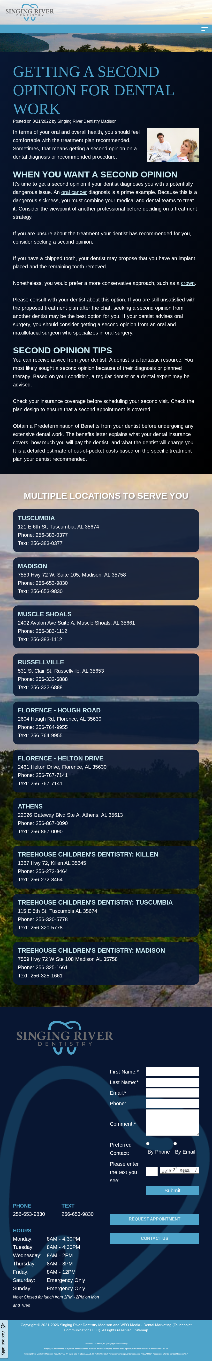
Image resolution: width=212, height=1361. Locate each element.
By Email (184, 1152)
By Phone (158, 1152)
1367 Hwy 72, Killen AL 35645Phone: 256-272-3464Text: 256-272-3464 (88, 866)
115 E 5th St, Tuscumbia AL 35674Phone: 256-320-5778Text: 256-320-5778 (95, 914)
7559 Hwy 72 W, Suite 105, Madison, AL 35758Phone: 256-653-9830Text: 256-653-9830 (72, 578)
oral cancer (74, 192)
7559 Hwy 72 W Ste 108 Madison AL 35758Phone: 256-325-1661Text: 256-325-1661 (91, 962)
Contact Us (154, 1238)
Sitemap (141, 1330)
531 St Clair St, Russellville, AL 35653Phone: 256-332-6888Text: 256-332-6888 (61, 674)
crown (188, 283)
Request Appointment (154, 1219)
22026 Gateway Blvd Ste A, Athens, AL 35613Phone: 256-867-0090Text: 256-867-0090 (70, 818)
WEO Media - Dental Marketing (145, 1325)
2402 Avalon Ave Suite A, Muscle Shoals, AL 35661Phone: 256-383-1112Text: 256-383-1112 (76, 626)
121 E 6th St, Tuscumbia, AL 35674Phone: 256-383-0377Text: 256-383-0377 (58, 530)
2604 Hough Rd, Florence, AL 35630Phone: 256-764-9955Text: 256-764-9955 (59, 722)
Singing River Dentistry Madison (86, 1325)
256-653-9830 (29, 1214)
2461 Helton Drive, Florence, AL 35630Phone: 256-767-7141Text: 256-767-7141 (62, 770)
